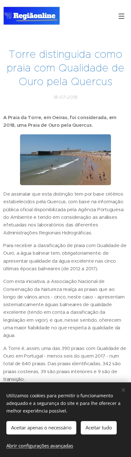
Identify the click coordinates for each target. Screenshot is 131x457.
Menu (121, 16)
